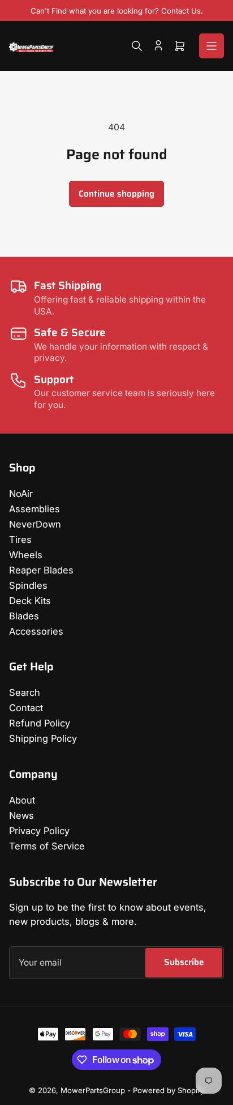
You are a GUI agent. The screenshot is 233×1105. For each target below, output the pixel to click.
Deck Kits (30, 600)
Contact (26, 707)
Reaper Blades (41, 570)
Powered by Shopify (168, 1090)
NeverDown (35, 524)
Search (24, 692)
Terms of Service (47, 846)
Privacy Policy (39, 830)
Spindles (28, 585)
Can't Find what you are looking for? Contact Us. (117, 10)
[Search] (136, 45)
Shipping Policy (43, 738)
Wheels (25, 554)
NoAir (21, 493)
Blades (24, 616)
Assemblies (34, 509)
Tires (20, 539)
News (21, 815)
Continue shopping (116, 193)
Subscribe (184, 962)
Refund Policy (39, 723)
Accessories (36, 631)
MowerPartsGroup (93, 1090)
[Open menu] (211, 45)
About (22, 800)
